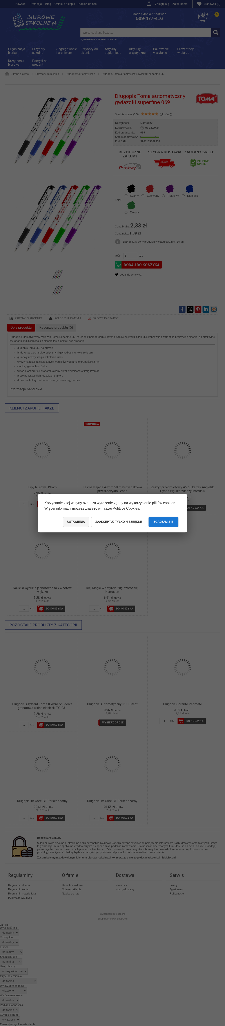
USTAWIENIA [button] (76, 521)
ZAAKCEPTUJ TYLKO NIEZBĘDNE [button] (118, 521)
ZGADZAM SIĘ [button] (163, 521)
